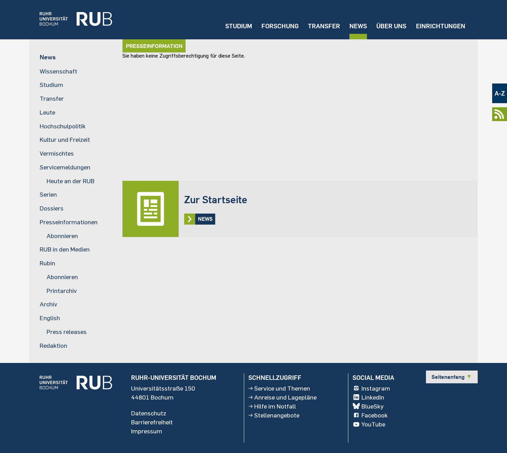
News (358, 26)
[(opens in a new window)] (70, 19)
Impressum (146, 431)
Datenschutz (148, 413)
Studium (238, 26)
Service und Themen (282, 388)
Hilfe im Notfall (275, 406)
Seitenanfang (451, 376)
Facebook (374, 415)
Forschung (280, 26)
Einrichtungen (440, 26)
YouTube (373, 424)
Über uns (391, 26)
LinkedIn (372, 397)
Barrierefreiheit (152, 422)
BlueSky (372, 406)
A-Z (500, 93)
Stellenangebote (276, 415)
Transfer (324, 26)
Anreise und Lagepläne (285, 397)
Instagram (375, 388)
